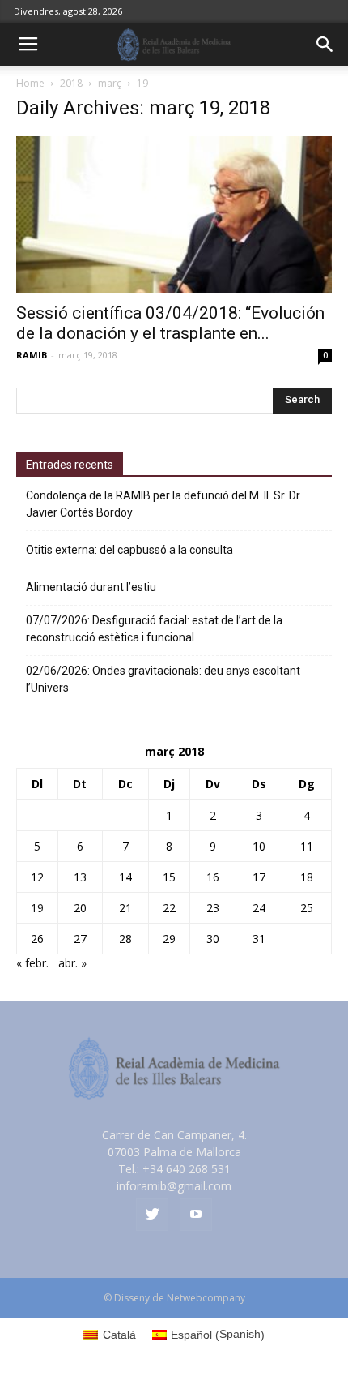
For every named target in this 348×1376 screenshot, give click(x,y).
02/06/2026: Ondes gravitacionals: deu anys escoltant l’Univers (163, 679)
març (109, 83)
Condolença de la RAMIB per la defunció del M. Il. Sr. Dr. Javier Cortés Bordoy (164, 504)
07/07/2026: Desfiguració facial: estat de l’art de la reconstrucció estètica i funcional (154, 629)
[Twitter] (152, 1214)
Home (30, 83)
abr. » (72, 963)
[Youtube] (196, 1214)
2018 (71, 83)
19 (37, 907)
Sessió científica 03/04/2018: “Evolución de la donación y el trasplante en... (170, 323)
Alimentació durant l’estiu (91, 587)
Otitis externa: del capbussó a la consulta (129, 549)
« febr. (32, 963)
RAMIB (31, 355)
